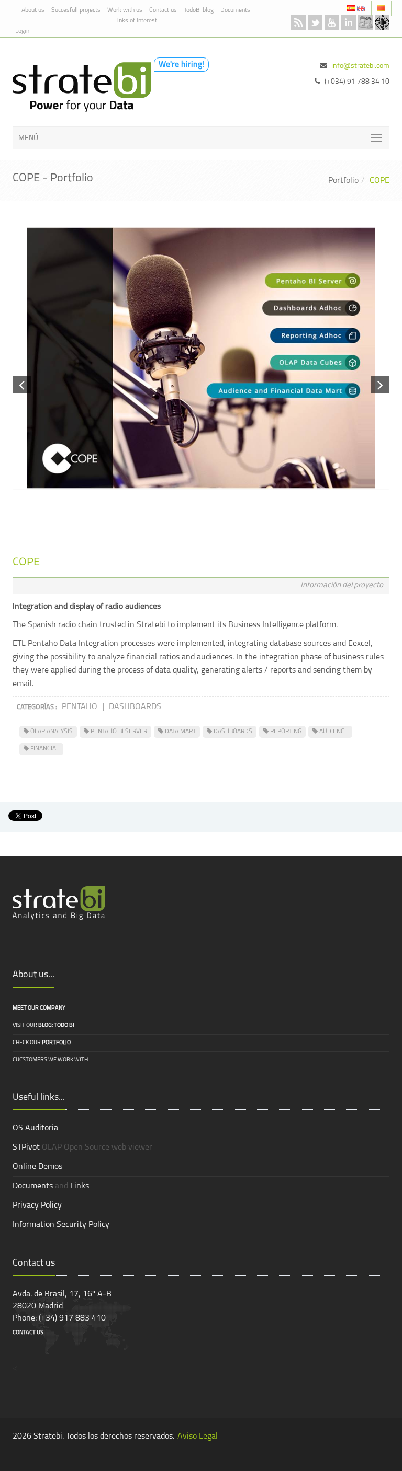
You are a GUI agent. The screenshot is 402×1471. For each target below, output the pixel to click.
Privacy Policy (37, 1205)
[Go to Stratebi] (79, 87)
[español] (352, 8)
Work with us (124, 10)
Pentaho (79, 707)
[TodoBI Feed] (298, 22)
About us (32, 10)
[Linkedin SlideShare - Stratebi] (348, 22)
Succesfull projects (75, 10)
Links (79, 1186)
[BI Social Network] (365, 22)
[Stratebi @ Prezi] (382, 22)
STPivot (26, 1147)
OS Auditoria (35, 1128)
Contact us (163, 10)
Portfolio (343, 181)
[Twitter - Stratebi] (315, 22)
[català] (381, 8)
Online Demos (37, 1167)
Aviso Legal (197, 1436)
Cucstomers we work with (50, 1060)
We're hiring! (181, 65)
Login (22, 31)
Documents (235, 10)
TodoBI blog (199, 10)
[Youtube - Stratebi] (332, 22)
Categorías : (37, 707)
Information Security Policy (61, 1225)
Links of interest (135, 21)
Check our (42, 1043)
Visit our (43, 1025)
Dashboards (135, 707)
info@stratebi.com (360, 66)
